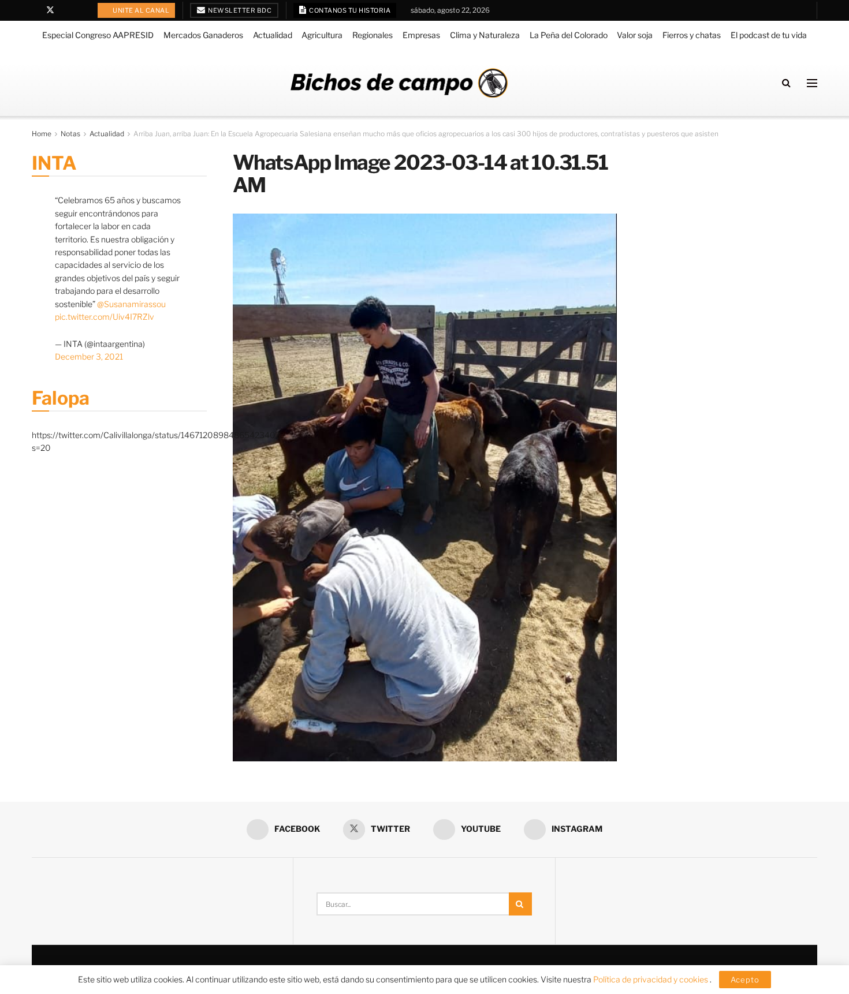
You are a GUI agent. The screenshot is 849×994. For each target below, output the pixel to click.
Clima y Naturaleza (485, 35)
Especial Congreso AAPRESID (98, 35)
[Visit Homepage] (399, 82)
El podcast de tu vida (769, 35)
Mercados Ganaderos (203, 35)
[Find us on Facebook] (35, 10)
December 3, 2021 (89, 356)
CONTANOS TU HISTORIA (349, 10)
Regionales (372, 35)
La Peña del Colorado (569, 35)
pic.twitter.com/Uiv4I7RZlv (104, 317)
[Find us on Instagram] (80, 10)
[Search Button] (786, 83)
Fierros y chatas (691, 35)
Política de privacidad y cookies (651, 979)
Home (41, 133)
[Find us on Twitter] (50, 10)
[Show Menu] (812, 83)
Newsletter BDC (239, 10)
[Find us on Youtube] (65, 10)
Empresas (421, 35)
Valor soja (635, 35)
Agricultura (321, 35)
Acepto (745, 979)
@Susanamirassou (131, 304)
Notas (70, 133)
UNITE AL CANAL (140, 10)
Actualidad (272, 35)
